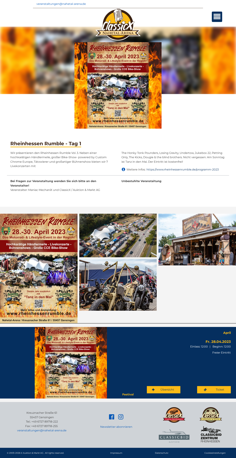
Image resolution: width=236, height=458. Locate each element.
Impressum (116, 453)
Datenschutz (161, 453)
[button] (164, 389)
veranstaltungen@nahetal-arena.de (61, 4)
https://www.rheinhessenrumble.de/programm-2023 (183, 169)
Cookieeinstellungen (215, 453)
